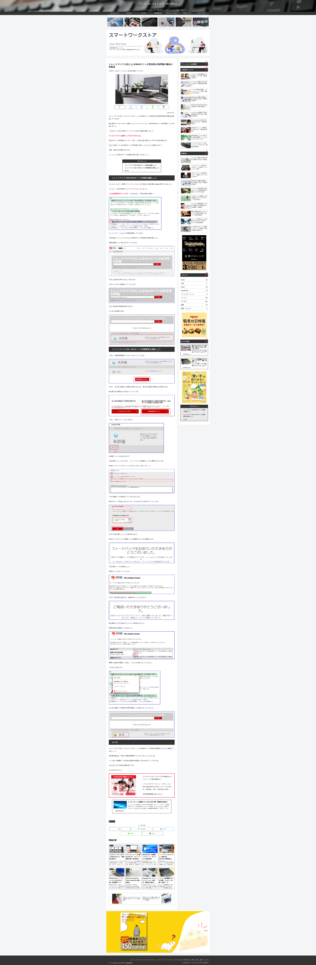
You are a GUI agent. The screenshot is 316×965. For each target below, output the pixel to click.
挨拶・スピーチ (204, 959)
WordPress (187, 959)
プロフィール (139, 959)
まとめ (127, 170)
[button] (164, 107)
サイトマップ (161, 959)
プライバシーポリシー (150, 959)
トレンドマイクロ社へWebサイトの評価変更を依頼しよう (142, 168)
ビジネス (175, 959)
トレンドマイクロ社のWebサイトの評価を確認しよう (140, 165)
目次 (139, 161)
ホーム (133, 959)
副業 (192, 959)
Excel (180, 959)
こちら (121, 233)
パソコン (113, 821)
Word (197, 959)
